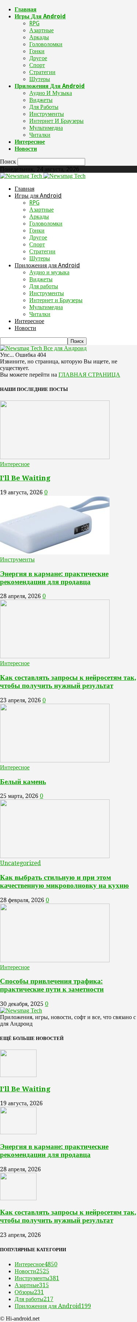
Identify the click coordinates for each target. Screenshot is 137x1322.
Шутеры (39, 79)
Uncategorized (20, 863)
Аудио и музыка (50, 92)
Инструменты (46, 113)
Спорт (37, 65)
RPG (34, 23)
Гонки (37, 51)
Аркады (39, 37)
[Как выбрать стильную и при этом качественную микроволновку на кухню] (55, 856)
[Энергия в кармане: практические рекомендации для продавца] (55, 552)
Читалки (39, 134)
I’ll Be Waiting (25, 478)
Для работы (43, 106)
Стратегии (42, 72)
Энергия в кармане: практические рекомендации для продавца (54, 578)
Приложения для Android (50, 86)
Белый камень (23, 781)
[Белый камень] (55, 760)
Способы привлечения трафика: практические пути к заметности (52, 985)
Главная (26, 9)
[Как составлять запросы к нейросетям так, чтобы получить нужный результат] (55, 656)
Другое (38, 58)
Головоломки (45, 44)
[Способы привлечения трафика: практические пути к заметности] (55, 960)
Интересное (30, 141)
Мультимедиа (46, 127)
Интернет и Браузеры (56, 120)
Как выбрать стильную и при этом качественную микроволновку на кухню (64, 881)
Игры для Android (40, 16)
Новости (26, 148)
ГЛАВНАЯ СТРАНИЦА (89, 374)
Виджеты (41, 99)
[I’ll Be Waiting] (55, 457)
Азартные (41, 30)
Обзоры (29, 1292)
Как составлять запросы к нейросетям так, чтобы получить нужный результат (68, 681)
